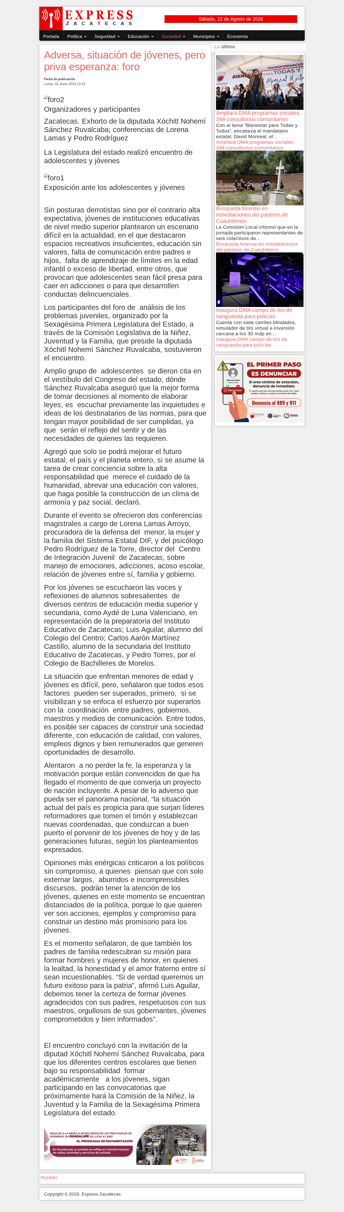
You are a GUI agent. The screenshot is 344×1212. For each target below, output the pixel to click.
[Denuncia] (260, 389)
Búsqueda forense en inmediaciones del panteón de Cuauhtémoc (257, 246)
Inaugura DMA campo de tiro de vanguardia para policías (251, 341)
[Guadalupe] (125, 1144)
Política (74, 36)
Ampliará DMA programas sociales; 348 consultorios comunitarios (255, 144)
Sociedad (171, 36)
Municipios (204, 36)
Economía (237, 36)
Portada (51, 36)
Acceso (48, 1177)
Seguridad (105, 36)
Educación (138, 36)
